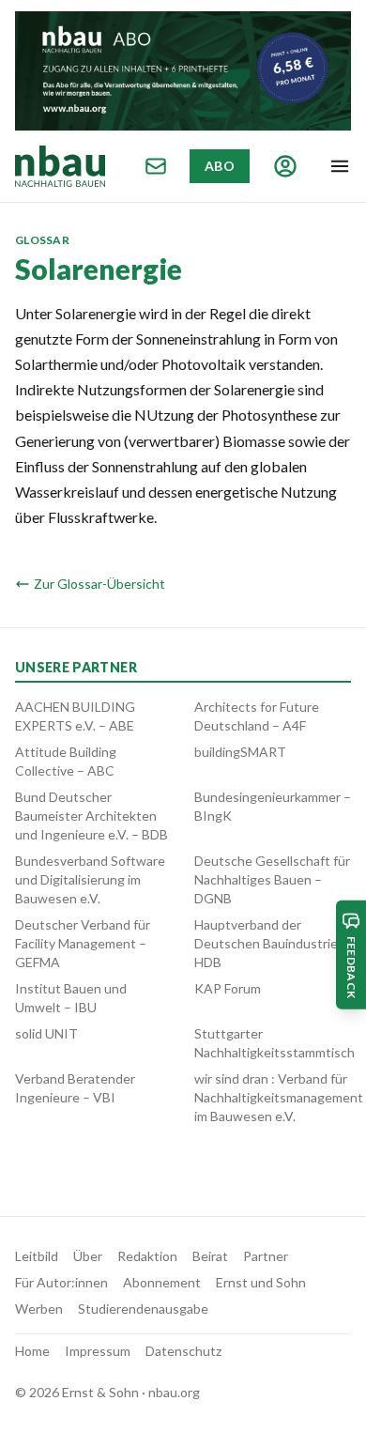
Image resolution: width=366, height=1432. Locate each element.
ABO (220, 166)
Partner (265, 1256)
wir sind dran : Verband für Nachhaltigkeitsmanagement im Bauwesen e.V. (278, 1097)
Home (32, 1351)
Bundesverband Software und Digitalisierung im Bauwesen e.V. (90, 879)
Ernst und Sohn (261, 1282)
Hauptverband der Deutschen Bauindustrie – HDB (271, 943)
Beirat (210, 1256)
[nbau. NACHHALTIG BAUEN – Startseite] (60, 166)
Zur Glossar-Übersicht (99, 584)
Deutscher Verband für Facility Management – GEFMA (82, 943)
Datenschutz (183, 1351)
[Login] (285, 166)
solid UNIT (46, 1033)
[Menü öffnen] (339, 166)
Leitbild (36, 1256)
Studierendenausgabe (143, 1309)
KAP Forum (227, 988)
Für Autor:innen (61, 1282)
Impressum (97, 1351)
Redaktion (147, 1256)
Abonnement (162, 1282)
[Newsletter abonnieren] (156, 166)
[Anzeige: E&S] (183, 71)
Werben (39, 1309)
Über (87, 1256)
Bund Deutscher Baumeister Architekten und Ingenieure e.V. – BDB (91, 815)
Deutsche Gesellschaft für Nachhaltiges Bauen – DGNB (272, 879)
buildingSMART (240, 752)
